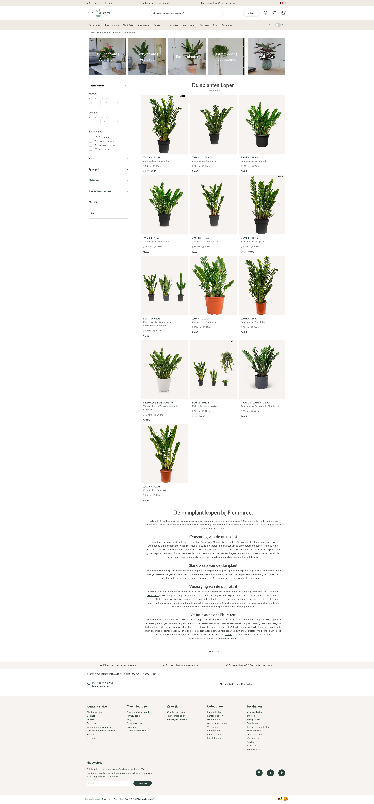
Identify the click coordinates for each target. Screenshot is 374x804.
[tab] (107, 728)
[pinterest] (281, 772)
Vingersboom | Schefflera (103, 331)
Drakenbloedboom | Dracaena (105, 265)
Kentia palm (97, 278)
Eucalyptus (97, 422)
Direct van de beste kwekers (102, 3)
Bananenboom (98, 239)
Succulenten (98, 305)
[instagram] (259, 772)
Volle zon (103, 149)
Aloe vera (96, 314)
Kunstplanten (97, 485)
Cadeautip (95, 465)
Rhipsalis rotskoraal (101, 370)
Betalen (91, 719)
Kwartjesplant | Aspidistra (103, 236)
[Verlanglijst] (274, 13)
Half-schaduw (106, 141)
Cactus (95, 298)
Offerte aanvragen (176, 712)
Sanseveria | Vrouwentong (104, 328)
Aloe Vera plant (255, 734)
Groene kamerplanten (258, 727)
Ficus (94, 399)
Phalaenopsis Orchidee (102, 301)
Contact (91, 715)
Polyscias (96, 390)
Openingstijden (135, 723)
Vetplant (96, 377)
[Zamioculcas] (164, 124)
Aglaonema (97, 308)
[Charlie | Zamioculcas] (262, 369)
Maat (93, 427)
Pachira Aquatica (99, 386)
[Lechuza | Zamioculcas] (164, 369)
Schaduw (103, 137)
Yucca (95, 334)
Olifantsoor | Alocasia (101, 311)
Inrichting (95, 440)
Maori (94, 419)
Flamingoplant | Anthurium (104, 233)
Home (92, 32)
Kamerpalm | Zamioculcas (103, 393)
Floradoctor (97, 525)
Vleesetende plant (100, 357)
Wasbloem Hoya (99, 275)
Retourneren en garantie (99, 727)
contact (228, 634)
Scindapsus (97, 403)
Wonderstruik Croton (101, 259)
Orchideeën (253, 738)
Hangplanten (253, 719)
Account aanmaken (137, 730)
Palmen (251, 715)
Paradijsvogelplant (100, 373)
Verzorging (96, 445)
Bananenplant (254, 730)
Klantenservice (94, 712)
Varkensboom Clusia (101, 249)
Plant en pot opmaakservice (101, 730)
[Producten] (265, 13)
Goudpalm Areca (99, 318)
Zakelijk (94, 492)
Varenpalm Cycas (100, 252)
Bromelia (96, 363)
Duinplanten (129, 32)
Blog (129, 719)
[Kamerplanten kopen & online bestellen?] (99, 13)
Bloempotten (97, 452)
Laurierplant (97, 347)
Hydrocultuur (98, 472)
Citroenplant (97, 344)
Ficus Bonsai (253, 749)
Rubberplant (97, 367)
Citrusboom (97, 350)
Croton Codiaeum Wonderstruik (106, 383)
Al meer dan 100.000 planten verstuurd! (219, 3)
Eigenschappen (98, 430)
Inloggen (131, 727)
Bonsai (95, 380)
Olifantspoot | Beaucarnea (104, 243)
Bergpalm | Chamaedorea (103, 256)
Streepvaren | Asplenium (103, 412)
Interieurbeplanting (177, 715)
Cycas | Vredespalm (101, 396)
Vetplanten (253, 723)
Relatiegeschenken (177, 719)
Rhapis (95, 409)
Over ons (91, 738)
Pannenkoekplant (100, 354)
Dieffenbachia (98, 262)
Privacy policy (134, 715)
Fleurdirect (153, 595)
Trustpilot (106, 799)
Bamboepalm (98, 324)
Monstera (96, 282)
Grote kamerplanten (217, 723)
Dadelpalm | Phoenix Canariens (106, 292)
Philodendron (98, 288)
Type (93, 433)
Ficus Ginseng (98, 295)
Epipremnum (98, 269)
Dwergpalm (97, 341)
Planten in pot (97, 437)
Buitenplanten (98, 519)
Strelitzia (96, 416)
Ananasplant (97, 360)
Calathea (96, 246)
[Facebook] (270, 772)
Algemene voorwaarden (139, 712)
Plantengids (96, 479)
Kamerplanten (104, 32)
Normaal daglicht (107, 145)
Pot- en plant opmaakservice (158, 3)
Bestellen (91, 734)
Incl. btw (272, 25)
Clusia (95, 406)
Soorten (117, 32)
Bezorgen (92, 723)
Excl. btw (285, 25)
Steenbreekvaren (100, 321)
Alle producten (255, 712)
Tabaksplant (97, 272)
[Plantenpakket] (164, 285)
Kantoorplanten (99, 459)
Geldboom (97, 285)
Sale (91, 499)
